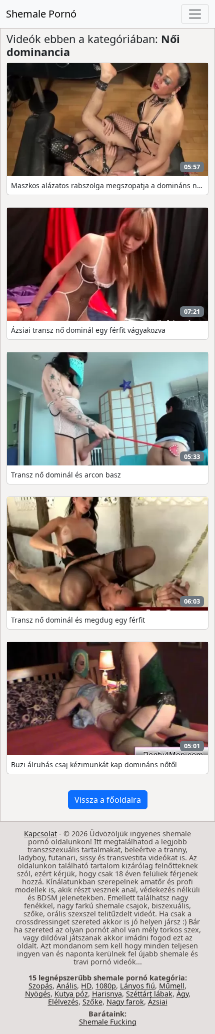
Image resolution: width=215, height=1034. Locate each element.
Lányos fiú (137, 985)
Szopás (40, 985)
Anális (66, 985)
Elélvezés (63, 1001)
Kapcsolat (40, 833)
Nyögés (37, 993)
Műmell (171, 985)
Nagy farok (125, 1001)
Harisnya (107, 993)
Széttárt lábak (149, 993)
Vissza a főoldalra (107, 799)
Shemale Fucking (107, 1021)
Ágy (182, 993)
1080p (106, 985)
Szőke (92, 1001)
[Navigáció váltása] (195, 14)
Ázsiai (158, 1001)
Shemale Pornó (41, 14)
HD (86, 985)
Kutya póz (71, 993)
